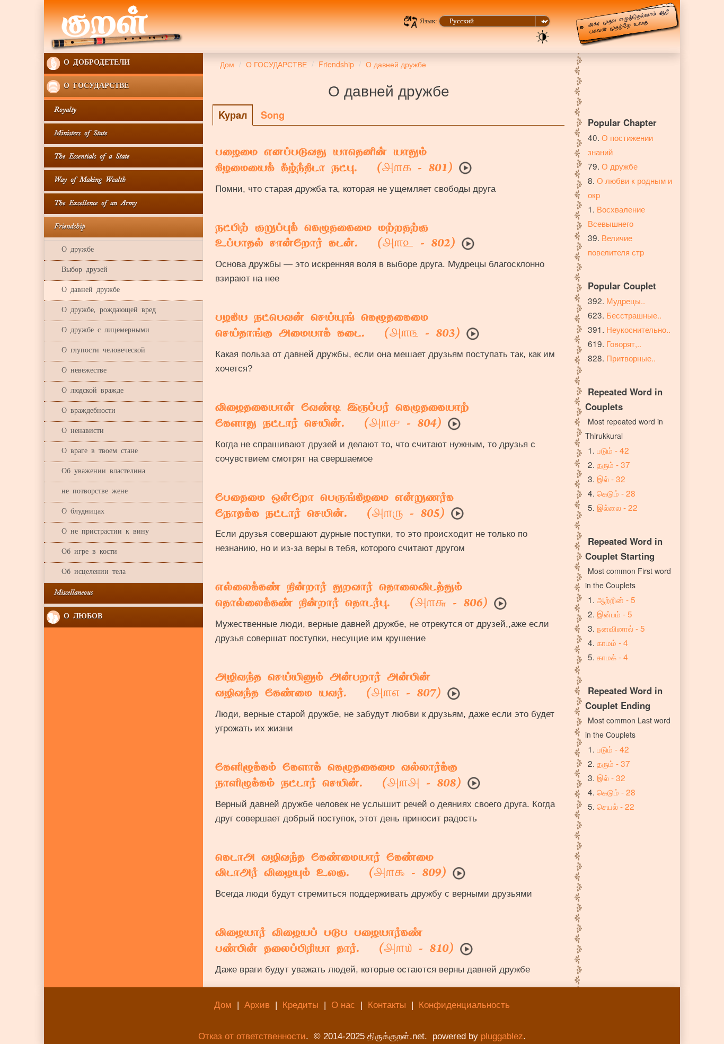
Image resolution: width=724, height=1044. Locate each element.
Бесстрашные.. (633, 315)
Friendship (66, 227)
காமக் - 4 (612, 656)
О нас (343, 1005)
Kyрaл (232, 115)
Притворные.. (631, 358)
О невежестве (77, 371)
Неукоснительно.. (638, 329)
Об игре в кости (82, 552)
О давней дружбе (83, 290)
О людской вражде (85, 391)
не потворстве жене (87, 492)
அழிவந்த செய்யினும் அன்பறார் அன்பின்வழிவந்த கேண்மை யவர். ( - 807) (328, 686)
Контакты (387, 1005)
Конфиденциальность (464, 1005)
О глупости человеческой (96, 351)
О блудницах (75, 512)
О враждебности (81, 411)
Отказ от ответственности (252, 1036)
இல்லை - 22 (617, 507)
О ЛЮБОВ (81, 617)
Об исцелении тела (86, 572)
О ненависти (75, 431)
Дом (223, 1005)
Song (273, 115)
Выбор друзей (77, 270)
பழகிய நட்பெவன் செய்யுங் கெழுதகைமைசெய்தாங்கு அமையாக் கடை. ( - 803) (337, 326)
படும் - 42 (613, 450)
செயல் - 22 (615, 806)
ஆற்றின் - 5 (616, 599)
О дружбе (70, 250)
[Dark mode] (542, 36)
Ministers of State (77, 133)
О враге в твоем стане (92, 451)
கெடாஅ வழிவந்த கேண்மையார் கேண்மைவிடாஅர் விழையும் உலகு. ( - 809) (330, 866)
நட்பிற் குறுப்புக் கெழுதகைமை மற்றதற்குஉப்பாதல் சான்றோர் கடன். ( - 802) (335, 237)
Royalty (61, 110)
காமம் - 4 (612, 642)
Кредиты (300, 1005)
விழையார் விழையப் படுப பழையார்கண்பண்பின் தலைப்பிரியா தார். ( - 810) (334, 941)
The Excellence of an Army (92, 203)
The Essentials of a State (88, 157)
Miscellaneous (70, 593)
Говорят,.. (623, 343)
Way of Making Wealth (86, 180)
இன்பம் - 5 (614, 614)
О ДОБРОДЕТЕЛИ (95, 63)
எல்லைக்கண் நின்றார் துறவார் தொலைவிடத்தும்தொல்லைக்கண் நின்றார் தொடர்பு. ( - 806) (351, 596)
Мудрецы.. (625, 300)
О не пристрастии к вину (98, 532)
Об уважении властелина (96, 471)
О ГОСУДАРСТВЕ (94, 86)
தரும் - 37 (613, 464)
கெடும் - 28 (616, 493)
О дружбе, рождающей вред (101, 310)
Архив (257, 1005)
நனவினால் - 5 (621, 628)
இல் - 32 (611, 478)
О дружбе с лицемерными (98, 330)
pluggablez (502, 1036)
